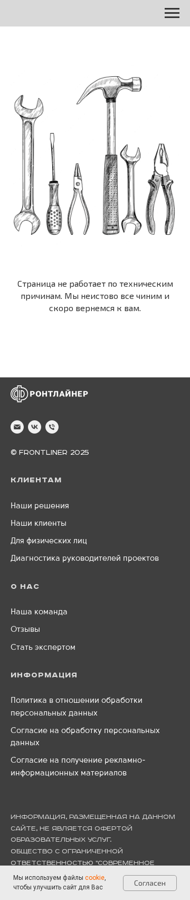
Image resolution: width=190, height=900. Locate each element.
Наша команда (39, 612)
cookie (94, 877)
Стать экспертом (43, 648)
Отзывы (25, 630)
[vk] (34, 427)
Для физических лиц (49, 541)
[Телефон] (52, 427)
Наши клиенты (38, 524)
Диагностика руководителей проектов (85, 559)
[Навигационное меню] (172, 13)
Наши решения (40, 506)
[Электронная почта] (17, 427)
